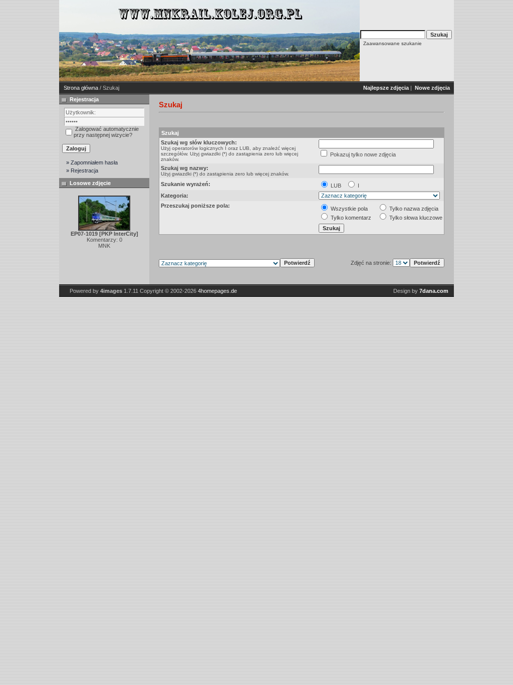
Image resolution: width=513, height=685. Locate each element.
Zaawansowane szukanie (392, 43)
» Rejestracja (82, 170)
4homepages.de (217, 291)
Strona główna (81, 88)
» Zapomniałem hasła (92, 162)
